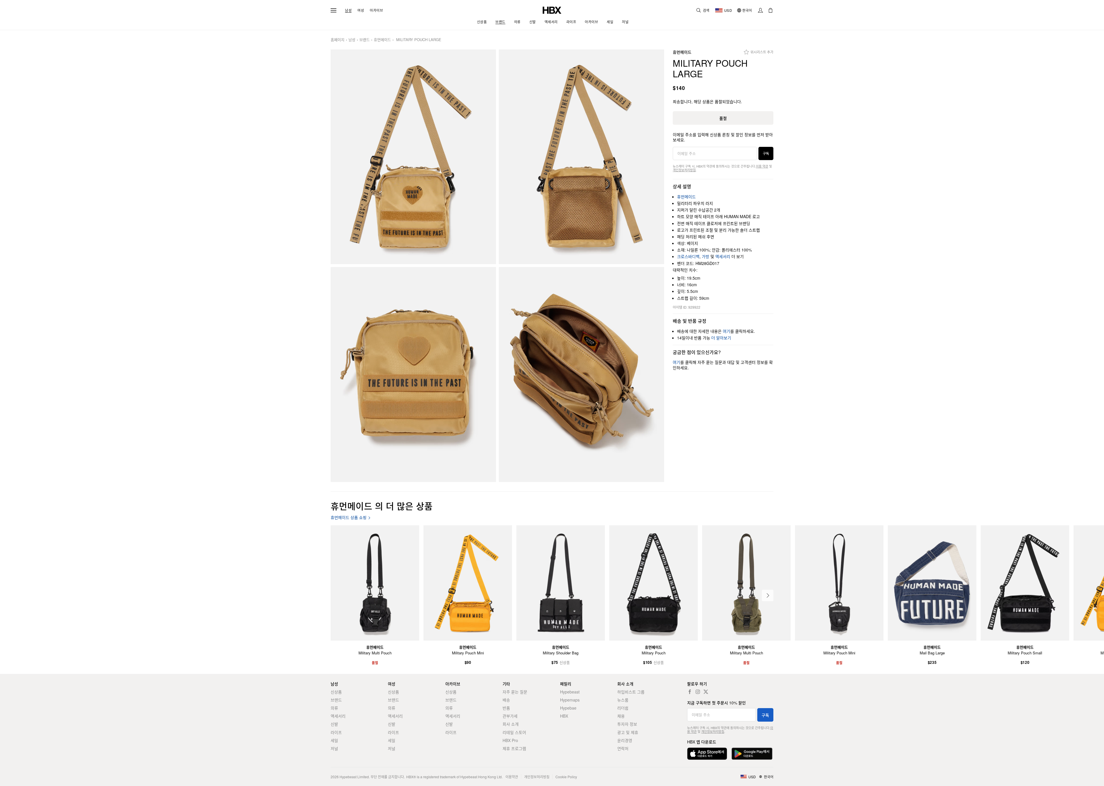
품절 (723, 118)
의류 (334, 707)
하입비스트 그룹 (631, 691)
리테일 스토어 (514, 732)
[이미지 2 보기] (581, 156)
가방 (705, 256)
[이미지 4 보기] (581, 374)
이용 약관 (762, 166)
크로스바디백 (688, 256)
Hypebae (568, 707)
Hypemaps (570, 699)
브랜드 (364, 39)
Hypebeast (570, 691)
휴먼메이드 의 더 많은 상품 (382, 505)
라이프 (336, 732)
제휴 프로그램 (514, 748)
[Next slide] (767, 595)
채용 (621, 715)
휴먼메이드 (382, 39)
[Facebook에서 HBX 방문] (689, 691)
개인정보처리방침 (684, 170)
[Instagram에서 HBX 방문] (697, 691)
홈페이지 (337, 39)
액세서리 (722, 256)
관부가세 (510, 715)
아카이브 (376, 10)
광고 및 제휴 (627, 732)
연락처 (622, 748)
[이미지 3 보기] (413, 374)
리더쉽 (622, 707)
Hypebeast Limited (354, 776)
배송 (506, 699)
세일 (334, 740)
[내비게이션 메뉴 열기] (333, 10)
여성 (360, 10)
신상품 (336, 691)
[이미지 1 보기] (413, 156)
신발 (334, 724)
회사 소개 (511, 724)
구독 (766, 153)
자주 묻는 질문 (515, 691)
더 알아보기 (721, 338)
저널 (334, 748)
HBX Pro (510, 740)
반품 (506, 707)
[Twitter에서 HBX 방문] (705, 691)
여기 (726, 331)
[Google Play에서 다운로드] (752, 753)
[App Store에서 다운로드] (707, 753)
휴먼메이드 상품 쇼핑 (349, 517)
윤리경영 (624, 740)
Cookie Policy (566, 776)
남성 (348, 10)
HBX (564, 715)
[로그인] (760, 10)
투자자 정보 (627, 724)
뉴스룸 (622, 699)
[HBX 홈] (552, 9)
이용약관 (511, 776)
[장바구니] (770, 10)
